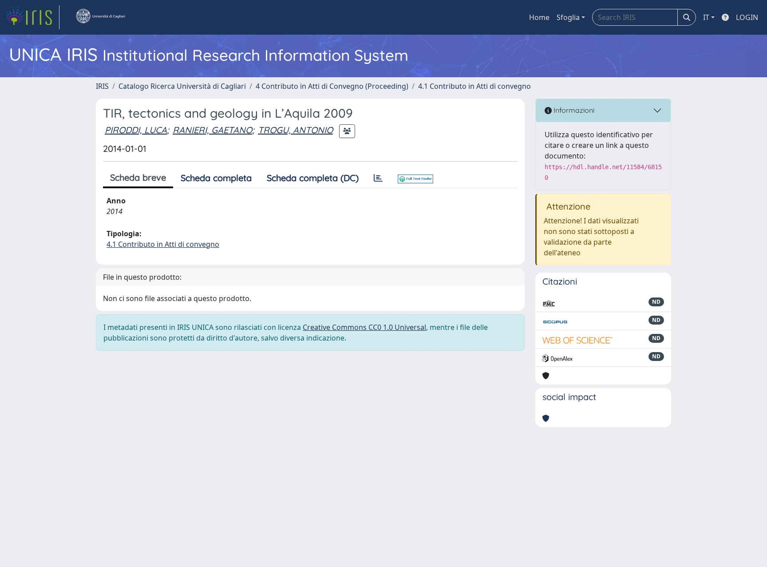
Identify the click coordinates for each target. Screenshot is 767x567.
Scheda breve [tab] (138, 177)
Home (539, 17)
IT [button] (706, 17)
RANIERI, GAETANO (212, 129)
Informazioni (573, 110)
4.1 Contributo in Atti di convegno (474, 86)
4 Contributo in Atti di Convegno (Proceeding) (332, 86)
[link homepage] (32, 17)
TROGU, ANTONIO (295, 129)
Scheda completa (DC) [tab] (313, 177)
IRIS (102, 86)
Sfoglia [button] (568, 17)
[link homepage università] (100, 17)
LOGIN (747, 17)
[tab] (378, 178)
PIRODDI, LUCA (136, 129)
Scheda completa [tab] (216, 177)
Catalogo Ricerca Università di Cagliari (182, 86)
